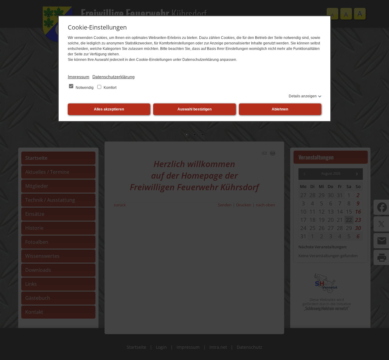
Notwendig (85, 88)
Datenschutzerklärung (113, 76)
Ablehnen (280, 109)
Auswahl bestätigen (194, 109)
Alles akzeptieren (109, 109)
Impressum (78, 76)
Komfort (109, 88)
